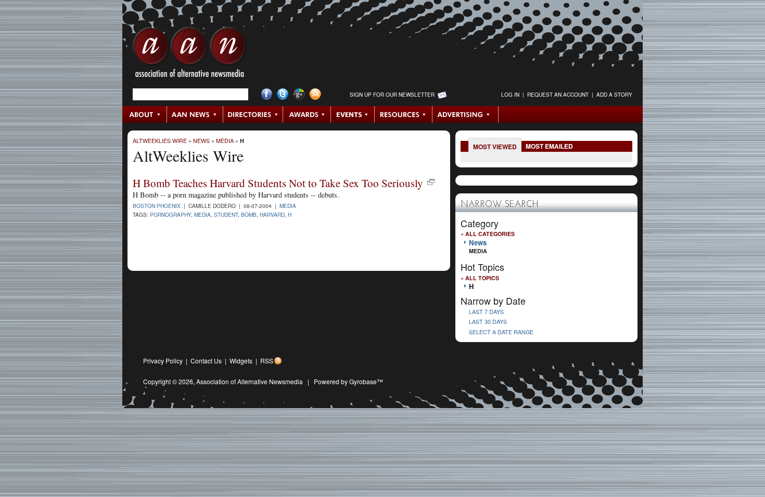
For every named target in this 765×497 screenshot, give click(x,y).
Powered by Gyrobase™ (348, 381)
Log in (510, 94)
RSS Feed (315, 94)
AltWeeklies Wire (160, 141)
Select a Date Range (501, 332)
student (226, 214)
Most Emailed (549, 146)
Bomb (249, 214)
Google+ (299, 94)
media (202, 214)
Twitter (283, 94)
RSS (266, 360)
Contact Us (206, 360)
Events (353, 114)
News (201, 141)
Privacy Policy (163, 360)
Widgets (241, 360)
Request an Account (558, 94)
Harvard (272, 214)
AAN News (195, 114)
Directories (253, 114)
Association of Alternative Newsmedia (249, 381)
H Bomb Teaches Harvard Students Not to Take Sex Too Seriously (278, 183)
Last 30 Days (488, 321)
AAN (189, 54)
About (145, 114)
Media (225, 141)
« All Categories (488, 234)
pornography (170, 214)
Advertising (465, 114)
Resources (403, 114)
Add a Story (614, 94)
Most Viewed (495, 146)
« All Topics (480, 278)
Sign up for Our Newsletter (392, 94)
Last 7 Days (486, 312)
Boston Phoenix (157, 206)
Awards (307, 114)
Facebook (267, 94)
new (431, 182)
